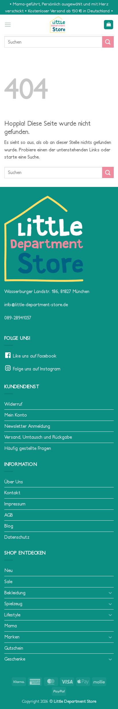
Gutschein (13, 648)
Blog (8, 525)
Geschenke (14, 658)
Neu (8, 570)
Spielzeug (13, 603)
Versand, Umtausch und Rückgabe (38, 437)
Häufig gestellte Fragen (27, 448)
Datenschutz (17, 537)
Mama (10, 625)
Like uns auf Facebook (34, 355)
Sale (8, 581)
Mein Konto (15, 414)
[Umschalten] (110, 592)
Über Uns (13, 481)
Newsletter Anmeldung (27, 426)
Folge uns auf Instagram (36, 368)
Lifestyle (12, 614)
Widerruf (13, 404)
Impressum (14, 503)
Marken (11, 636)
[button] (7, 24)
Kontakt (12, 492)
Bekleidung (14, 592)
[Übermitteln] (108, 41)
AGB (8, 514)
